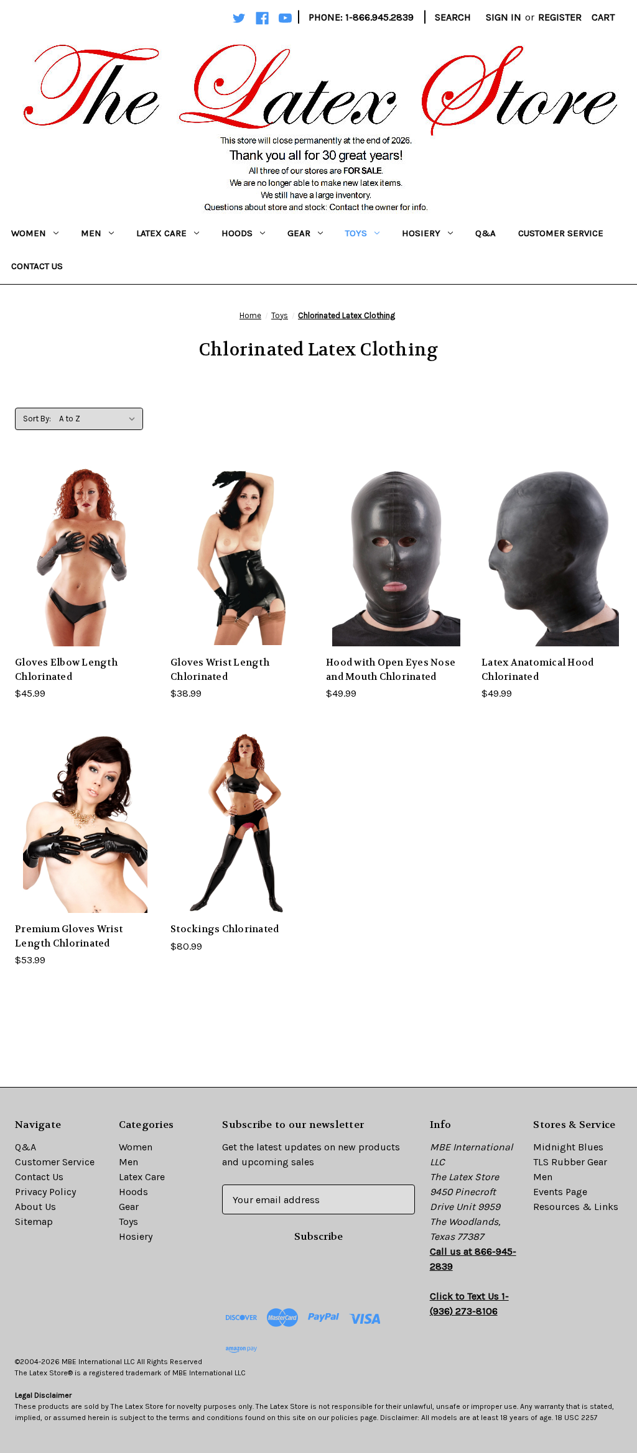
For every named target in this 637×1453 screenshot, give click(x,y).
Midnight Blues (568, 1147)
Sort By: (37, 418)
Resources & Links (575, 1206)
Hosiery (421, 233)
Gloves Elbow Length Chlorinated (66, 669)
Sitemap (34, 1221)
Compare (81, 556)
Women (28, 233)
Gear (298, 233)
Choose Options (85, 581)
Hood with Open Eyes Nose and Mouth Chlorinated (390, 669)
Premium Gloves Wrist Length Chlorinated (69, 936)
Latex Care (161, 233)
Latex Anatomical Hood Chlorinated (537, 669)
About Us (35, 1206)
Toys (356, 233)
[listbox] (99, 418)
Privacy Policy (45, 1192)
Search (453, 17)
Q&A (485, 233)
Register (560, 17)
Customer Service (560, 233)
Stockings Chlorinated (224, 929)
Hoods (237, 233)
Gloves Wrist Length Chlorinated (219, 669)
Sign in (503, 17)
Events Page (560, 1192)
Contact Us (37, 266)
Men (91, 233)
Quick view (75, 531)
